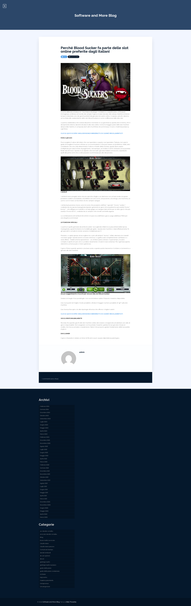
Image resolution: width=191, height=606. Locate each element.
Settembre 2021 (45, 480)
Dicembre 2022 (45, 440)
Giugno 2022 (44, 452)
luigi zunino (43, 577)
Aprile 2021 (43, 495)
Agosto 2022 (44, 446)
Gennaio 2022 (44, 468)
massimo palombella (46, 580)
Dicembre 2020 (45, 502)
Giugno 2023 (44, 425)
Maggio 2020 (44, 511)
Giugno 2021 (44, 489)
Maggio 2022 (44, 455)
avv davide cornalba (46, 531)
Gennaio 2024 (44, 409)
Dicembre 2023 (45, 412)
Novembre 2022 (45, 443)
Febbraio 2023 (44, 437)
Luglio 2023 (43, 421)
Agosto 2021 (44, 483)
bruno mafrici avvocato (47, 540)
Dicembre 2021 (45, 471)
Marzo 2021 (43, 498)
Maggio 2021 (44, 492)
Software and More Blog (96, 15)
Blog (64, 57)
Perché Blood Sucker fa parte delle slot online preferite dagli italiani (94, 49)
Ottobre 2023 (44, 415)
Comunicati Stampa (46, 549)
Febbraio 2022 (44, 465)
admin (82, 352)
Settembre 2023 (45, 418)
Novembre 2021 (45, 474)
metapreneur (44, 583)
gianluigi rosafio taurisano (48, 565)
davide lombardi (45, 552)
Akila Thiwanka (71, 602)
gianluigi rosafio (45, 562)
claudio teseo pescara (47, 546)
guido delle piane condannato (50, 571)
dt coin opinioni (45, 556)
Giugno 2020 (44, 508)
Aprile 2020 (43, 514)
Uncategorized (45, 586)
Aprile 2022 (43, 458)
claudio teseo (44, 543)
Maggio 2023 (44, 428)
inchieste (43, 574)
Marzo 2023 (43, 434)
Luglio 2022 (43, 449)
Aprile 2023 (43, 431)
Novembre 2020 (45, 505)
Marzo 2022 (43, 462)
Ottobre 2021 (44, 477)
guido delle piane (45, 568)
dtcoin (42, 559)
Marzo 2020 (44, 517)
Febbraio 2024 (44, 406)
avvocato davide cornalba (48, 534)
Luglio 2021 (43, 486)
